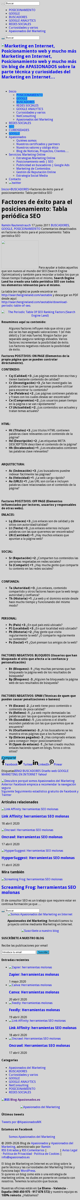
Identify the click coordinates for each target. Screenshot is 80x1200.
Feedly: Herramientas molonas (34, 1010)
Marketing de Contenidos (33, 168)
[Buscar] (2, 4)
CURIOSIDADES (19, 130)
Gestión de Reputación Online (36, 172)
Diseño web (49, 771)
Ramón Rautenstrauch (16, 225)
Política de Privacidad (17, 1154)
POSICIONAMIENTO (22, 10)
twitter (16, 183)
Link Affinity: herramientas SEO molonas (35, 816)
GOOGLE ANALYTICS (22, 20)
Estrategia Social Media (32, 175)
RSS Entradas (10, 1150)
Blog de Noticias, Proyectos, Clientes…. (42, 151)
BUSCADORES (18, 17)
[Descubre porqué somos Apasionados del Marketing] (38, 781)
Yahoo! (42, 774)
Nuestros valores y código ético (37, 147)
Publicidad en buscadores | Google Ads (42, 165)
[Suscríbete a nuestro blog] (40, 931)
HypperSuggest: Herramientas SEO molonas (38, 858)
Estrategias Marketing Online (35, 158)
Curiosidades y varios (23, 27)
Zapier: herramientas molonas (34, 974)
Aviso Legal (69, 1150)
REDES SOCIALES (20, 24)
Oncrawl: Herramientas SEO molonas (32, 837)
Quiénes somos (26, 140)
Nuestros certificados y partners (38, 144)
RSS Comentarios (33, 1150)
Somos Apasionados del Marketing (32, 1137)
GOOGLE (14, 13)
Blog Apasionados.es (25, 1099)
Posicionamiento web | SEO (34, 161)
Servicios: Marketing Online (27, 154)
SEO (11, 126)
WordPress (28, 1170)
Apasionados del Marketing (27, 31)
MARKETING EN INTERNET (19, 774)
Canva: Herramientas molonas (34, 992)
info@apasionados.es (15, 1157)
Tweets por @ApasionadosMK (21, 1122)
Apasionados (17, 137)
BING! (18, 771)
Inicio (12, 91)
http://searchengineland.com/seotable (26, 295)
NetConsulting (26, 116)
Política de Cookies (46, 1154)
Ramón (45, 1147)
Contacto (15, 179)
